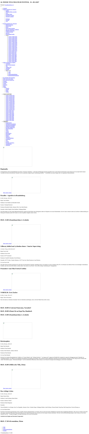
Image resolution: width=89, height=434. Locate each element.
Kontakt (4, 430)
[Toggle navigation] (1, 6)
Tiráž (4, 427)
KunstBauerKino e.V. (9, 4)
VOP (4, 428)
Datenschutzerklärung (7, 429)
